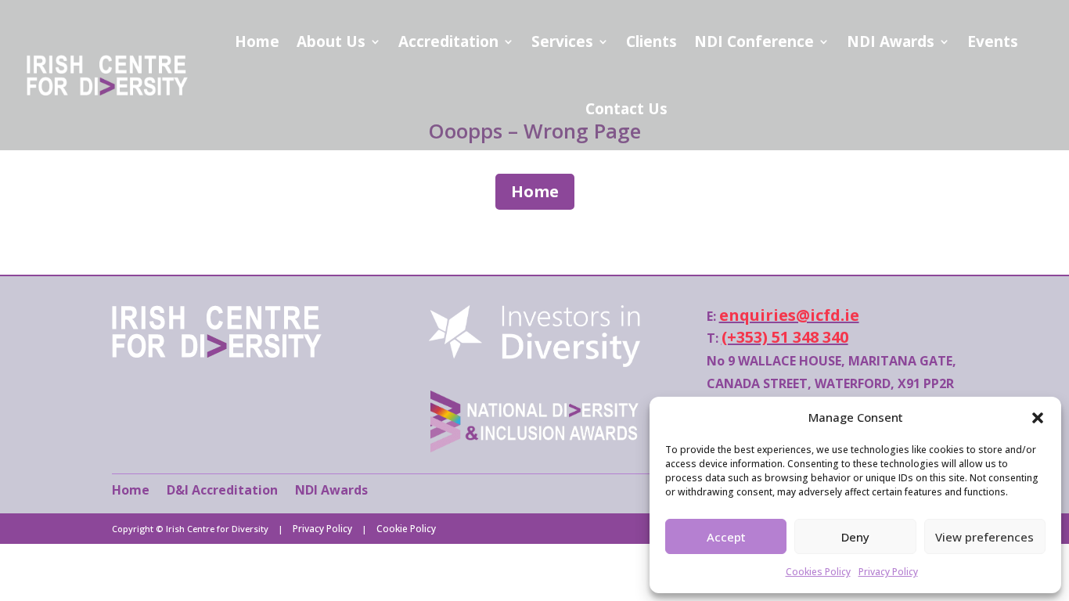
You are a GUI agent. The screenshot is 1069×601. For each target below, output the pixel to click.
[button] (1038, 418)
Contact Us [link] (626, 109)
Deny (855, 537)
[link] (217, 353)
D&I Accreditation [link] (222, 489)
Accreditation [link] (448, 41)
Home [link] (257, 41)
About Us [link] (331, 41)
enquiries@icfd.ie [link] (789, 315)
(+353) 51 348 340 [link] (785, 336)
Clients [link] (651, 41)
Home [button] (535, 191)
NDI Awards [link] (890, 41)
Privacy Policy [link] (888, 571)
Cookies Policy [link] (818, 571)
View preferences (984, 537)
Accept (726, 537)
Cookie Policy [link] (406, 528)
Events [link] (992, 41)
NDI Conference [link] (754, 41)
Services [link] (562, 41)
